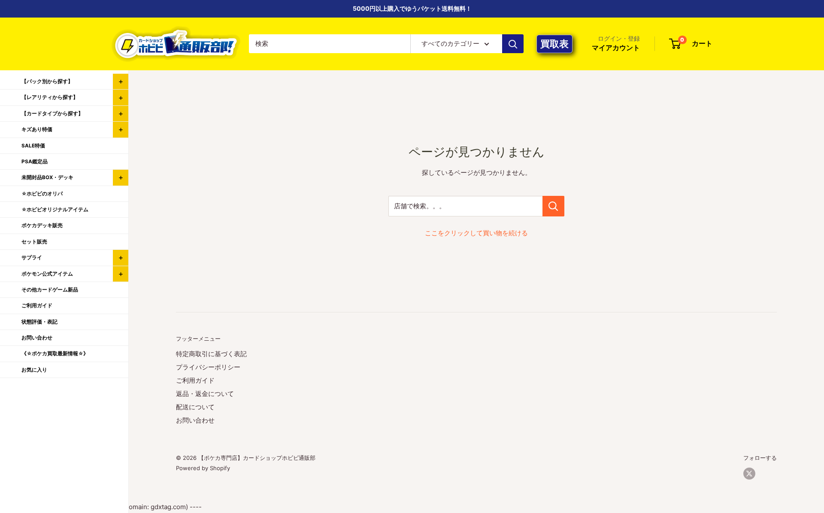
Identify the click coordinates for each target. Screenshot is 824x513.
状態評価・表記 (39, 322)
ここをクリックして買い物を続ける (476, 233)
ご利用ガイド (195, 380)
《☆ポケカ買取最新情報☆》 (54, 354)
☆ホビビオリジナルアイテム (54, 210)
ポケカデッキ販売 (42, 225)
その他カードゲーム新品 (49, 290)
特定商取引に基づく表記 (211, 354)
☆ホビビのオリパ (42, 194)
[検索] (513, 43)
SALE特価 (33, 146)
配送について (195, 407)
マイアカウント (616, 48)
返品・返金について (205, 394)
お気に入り (34, 370)
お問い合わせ (195, 420)
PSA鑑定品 (34, 162)
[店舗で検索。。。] (553, 206)
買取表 (554, 43)
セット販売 (34, 242)
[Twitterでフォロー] (749, 474)
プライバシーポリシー (208, 367)
